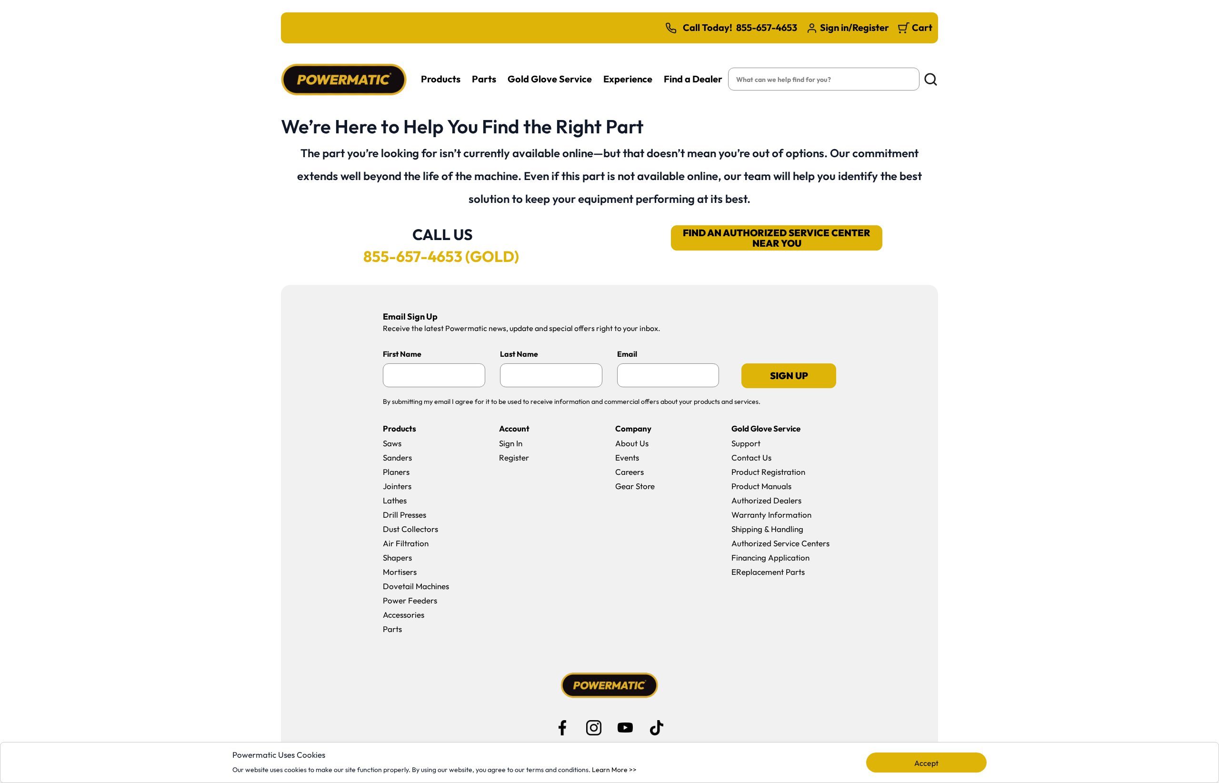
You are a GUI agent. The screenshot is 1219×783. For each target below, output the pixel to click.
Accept (926, 763)
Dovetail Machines (416, 586)
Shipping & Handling (767, 529)
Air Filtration (406, 543)
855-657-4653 (766, 27)
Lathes (395, 500)
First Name (402, 354)
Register (514, 457)
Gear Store (635, 486)
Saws (392, 443)
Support (745, 443)
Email (627, 354)
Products (440, 79)
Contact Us (751, 457)
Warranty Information (771, 515)
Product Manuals (761, 486)
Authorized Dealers (766, 500)
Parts (484, 79)
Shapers (397, 557)
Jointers (397, 486)
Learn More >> (614, 769)
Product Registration (768, 472)
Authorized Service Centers (780, 543)
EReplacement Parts (768, 572)
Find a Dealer (693, 79)
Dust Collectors (410, 529)
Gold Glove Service (550, 79)
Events (627, 457)
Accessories (403, 615)
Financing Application (770, 557)
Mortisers (400, 572)
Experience (627, 79)
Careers (629, 472)
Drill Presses (404, 515)
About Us (632, 443)
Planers (396, 472)
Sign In (510, 443)
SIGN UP (789, 375)
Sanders (397, 457)
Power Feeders (410, 600)
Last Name (519, 354)
